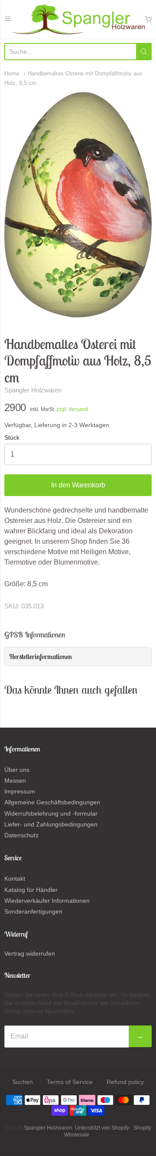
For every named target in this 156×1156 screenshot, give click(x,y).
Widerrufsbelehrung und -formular (51, 813)
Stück (12, 437)
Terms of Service (70, 1081)
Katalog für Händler (31, 889)
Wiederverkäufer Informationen (47, 900)
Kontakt (14, 878)
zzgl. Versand (72, 409)
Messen (15, 780)
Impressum (19, 791)
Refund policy (125, 1081)
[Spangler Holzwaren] (78, 19)
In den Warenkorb (78, 485)
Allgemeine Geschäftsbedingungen (52, 802)
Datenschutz (21, 835)
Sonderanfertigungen (33, 911)
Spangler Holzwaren (33, 390)
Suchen (22, 1081)
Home (11, 73)
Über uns (16, 769)
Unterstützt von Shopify (102, 1128)
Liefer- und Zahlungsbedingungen (51, 824)
